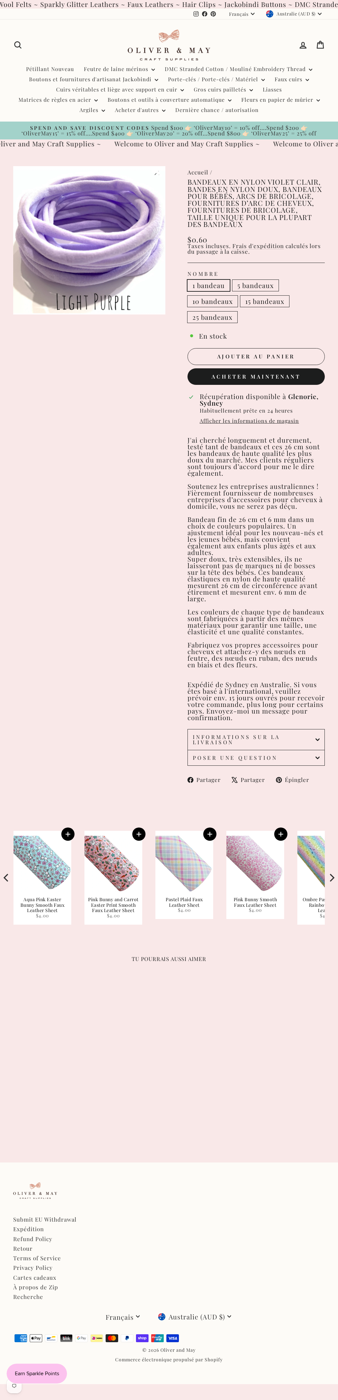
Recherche (28, 1296)
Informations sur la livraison (236, 739)
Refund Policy (32, 1238)
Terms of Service (37, 1258)
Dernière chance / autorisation (217, 109)
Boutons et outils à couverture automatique (167, 99)
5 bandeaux (255, 285)
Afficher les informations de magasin (249, 421)
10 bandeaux (212, 301)
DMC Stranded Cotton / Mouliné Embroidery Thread (236, 68)
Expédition (28, 1229)
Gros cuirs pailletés (221, 89)
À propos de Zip (35, 1287)
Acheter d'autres (137, 109)
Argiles (90, 109)
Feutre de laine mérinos (117, 68)
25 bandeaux (212, 317)
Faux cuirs (289, 79)
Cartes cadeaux (34, 1277)
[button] (209, 834)
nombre (203, 273)
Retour (23, 1248)
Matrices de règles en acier (55, 99)
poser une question (235, 757)
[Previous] (6, 877)
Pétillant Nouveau (50, 68)
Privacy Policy (33, 1267)
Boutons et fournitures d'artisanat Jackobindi (91, 79)
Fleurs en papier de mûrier (278, 99)
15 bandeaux (264, 301)
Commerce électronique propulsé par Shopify (169, 1359)
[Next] (331, 877)
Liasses (272, 89)
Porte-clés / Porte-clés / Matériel (214, 79)
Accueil (197, 172)
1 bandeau (208, 285)
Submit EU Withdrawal (45, 1219)
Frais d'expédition (258, 245)
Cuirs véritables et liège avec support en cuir (117, 89)
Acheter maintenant (256, 376)
